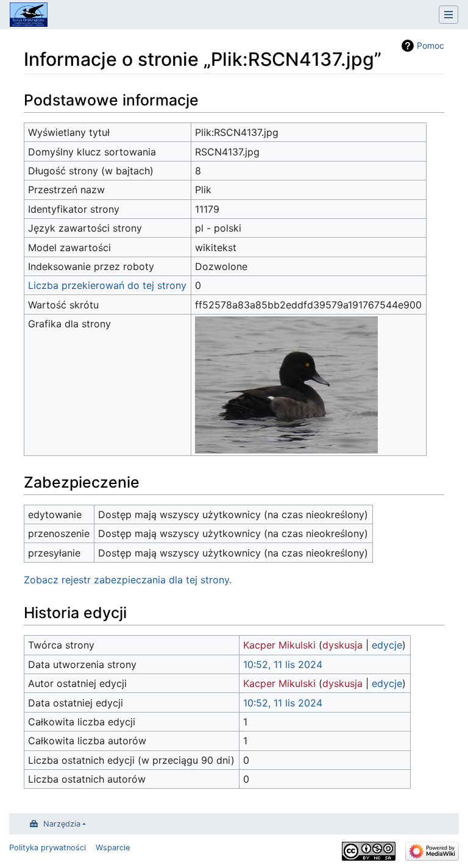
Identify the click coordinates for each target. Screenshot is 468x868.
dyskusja (342, 645)
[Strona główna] (29, 16)
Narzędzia (61, 823)
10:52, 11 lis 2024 (282, 664)
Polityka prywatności (47, 847)
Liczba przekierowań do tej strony (107, 285)
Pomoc (430, 45)
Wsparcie (113, 847)
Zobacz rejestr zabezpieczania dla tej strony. (128, 580)
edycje (387, 645)
